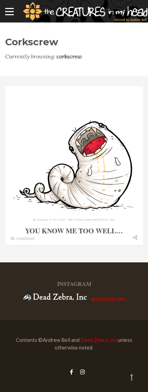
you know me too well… (74, 231)
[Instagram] (80, 372)
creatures (25, 238)
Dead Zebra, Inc (99, 340)
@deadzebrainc (108, 299)
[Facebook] (71, 372)
